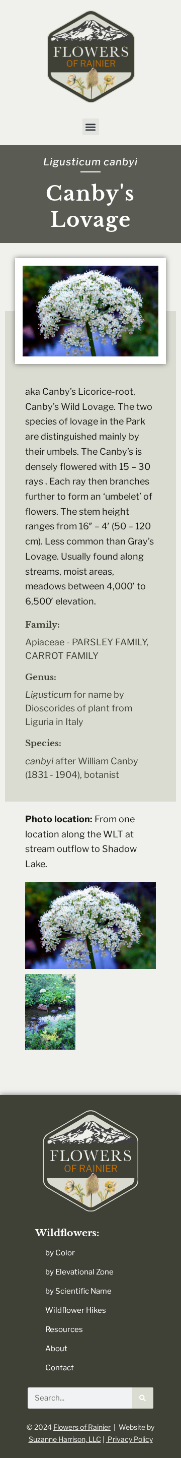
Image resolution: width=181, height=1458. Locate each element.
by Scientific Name (78, 1291)
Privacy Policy (129, 1439)
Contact (59, 1367)
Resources (64, 1329)
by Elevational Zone (79, 1272)
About (56, 1348)
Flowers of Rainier (82, 1427)
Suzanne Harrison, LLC (65, 1439)
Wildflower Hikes (75, 1310)
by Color (60, 1252)
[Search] (142, 1398)
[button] (90, 126)
